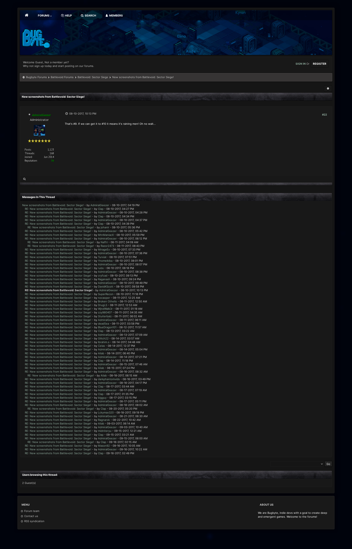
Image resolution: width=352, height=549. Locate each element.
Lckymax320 (106, 412)
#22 (324, 114)
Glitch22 (103, 338)
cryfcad (102, 275)
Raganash (104, 279)
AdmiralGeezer (99, 205)
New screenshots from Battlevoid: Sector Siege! (53, 205)
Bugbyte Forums (36, 77)
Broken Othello (107, 301)
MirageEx (104, 249)
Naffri (104, 242)
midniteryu (104, 430)
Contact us (30, 516)
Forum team (31, 511)
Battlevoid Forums (62, 77)
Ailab (101, 353)
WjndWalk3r (105, 308)
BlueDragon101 (107, 327)
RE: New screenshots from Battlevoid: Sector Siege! (58, 208)
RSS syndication (33, 521)
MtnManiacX (106, 234)
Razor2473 (107, 245)
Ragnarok (104, 419)
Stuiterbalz (105, 316)
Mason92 (104, 445)
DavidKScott (105, 286)
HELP (68, 15)
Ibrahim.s (103, 342)
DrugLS (102, 305)
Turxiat (102, 257)
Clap (100, 208)
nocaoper (104, 297)
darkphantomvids (109, 379)
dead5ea (103, 323)
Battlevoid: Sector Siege (93, 77)
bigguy (102, 397)
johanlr (105, 227)
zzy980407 (105, 312)
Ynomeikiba (105, 260)
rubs (101, 268)
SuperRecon (105, 294)
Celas (101, 345)
